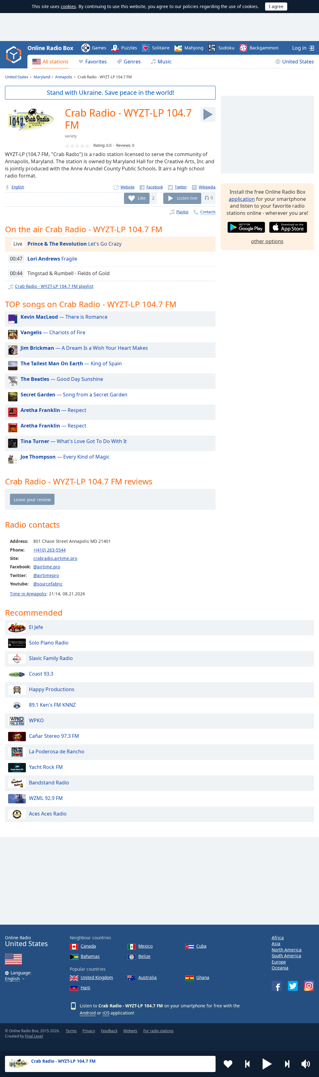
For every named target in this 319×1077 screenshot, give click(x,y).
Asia (276, 943)
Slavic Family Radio (51, 658)
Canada (88, 946)
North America (287, 950)
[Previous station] (247, 1063)
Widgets (130, 1030)
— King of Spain (71, 363)
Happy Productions (51, 689)
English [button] (12, 979)
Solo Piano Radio (49, 642)
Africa (278, 938)
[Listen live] (208, 114)
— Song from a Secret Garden (74, 394)
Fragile (52, 258)
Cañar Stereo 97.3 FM (54, 736)
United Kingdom (97, 977)
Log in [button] (299, 47)
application (242, 199)
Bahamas (90, 956)
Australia (147, 977)
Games (99, 48)
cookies (68, 6)
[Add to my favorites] (228, 1063)
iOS (105, 1013)
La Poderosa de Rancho (56, 751)
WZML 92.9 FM (46, 798)
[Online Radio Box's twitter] (293, 986)
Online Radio (26, 941)
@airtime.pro (46, 567)
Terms (71, 1030)
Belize (144, 956)
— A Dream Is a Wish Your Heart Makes (84, 347)
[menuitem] (50, 61)
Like (142, 198)
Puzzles (129, 48)
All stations (56, 61)
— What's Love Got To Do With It (74, 441)
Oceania (280, 968)
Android (88, 1013)
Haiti (85, 988)
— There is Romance (64, 316)
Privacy (89, 1030)
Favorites (96, 61)
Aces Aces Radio (48, 813)
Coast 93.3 (41, 673)
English (18, 187)
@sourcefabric (48, 584)
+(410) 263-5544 (49, 550)
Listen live (187, 198)
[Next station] (286, 1063)
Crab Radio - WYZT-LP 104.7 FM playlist (54, 286)
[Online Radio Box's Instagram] (309, 986)
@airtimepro (46, 575)
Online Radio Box (50, 48)
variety (71, 136)
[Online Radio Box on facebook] (277, 986)
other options (267, 241)
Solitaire (160, 48)
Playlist (182, 212)
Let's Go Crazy (74, 243)
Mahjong (193, 48)
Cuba (201, 946)
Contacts (208, 212)
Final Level (34, 1036)
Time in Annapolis (28, 594)
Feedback (109, 1030)
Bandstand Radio (49, 782)
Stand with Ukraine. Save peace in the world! (110, 92)
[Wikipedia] (204, 187)
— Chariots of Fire (53, 332)
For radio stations (158, 1030)
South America (286, 956)
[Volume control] (307, 1063)
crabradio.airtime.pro (55, 558)
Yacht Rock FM (46, 767)
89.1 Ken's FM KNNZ (52, 704)
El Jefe (36, 627)
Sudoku (226, 48)
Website (128, 187)
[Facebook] (151, 187)
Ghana (202, 977)
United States (298, 61)
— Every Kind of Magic (65, 456)
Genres (132, 61)
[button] (267, 1063)
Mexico (145, 946)
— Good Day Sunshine (62, 379)
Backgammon (264, 48)
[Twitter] (177, 187)
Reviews (123, 145)
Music (165, 61)
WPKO (36, 720)
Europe (279, 962)
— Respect (53, 410)
